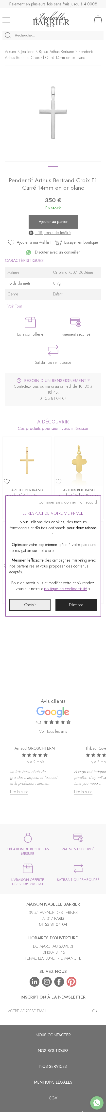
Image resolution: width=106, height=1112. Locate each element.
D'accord (76, 605)
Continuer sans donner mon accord (67, 502)
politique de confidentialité (65, 589)
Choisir (30, 605)
